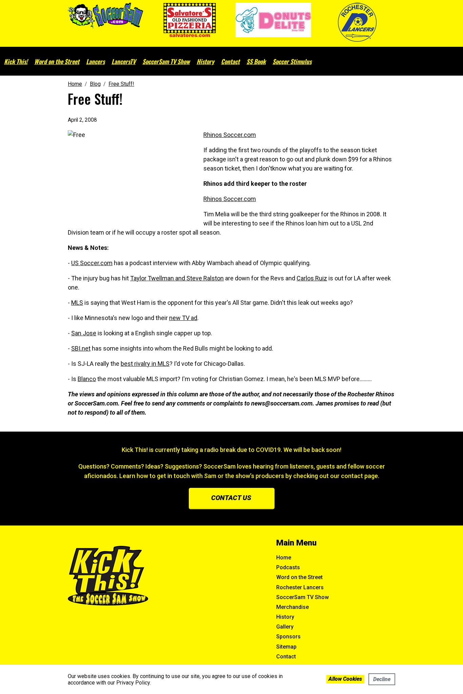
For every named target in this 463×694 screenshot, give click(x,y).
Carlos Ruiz (312, 278)
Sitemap (286, 646)
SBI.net (80, 348)
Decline (381, 679)
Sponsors (288, 636)
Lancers (95, 61)
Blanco (87, 378)
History (205, 61)
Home (283, 557)
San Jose (83, 333)
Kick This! (15, 61)
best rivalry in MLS (145, 363)
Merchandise (292, 607)
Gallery (285, 626)
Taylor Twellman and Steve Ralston (177, 278)
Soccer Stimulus (292, 61)
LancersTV (124, 61)
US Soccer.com (92, 262)
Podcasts (288, 567)
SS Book (256, 61)
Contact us (231, 498)
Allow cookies (345, 679)
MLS (77, 302)
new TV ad (183, 317)
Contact (230, 61)
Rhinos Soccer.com (229, 134)
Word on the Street (56, 61)
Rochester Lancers (300, 587)
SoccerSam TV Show (166, 61)
